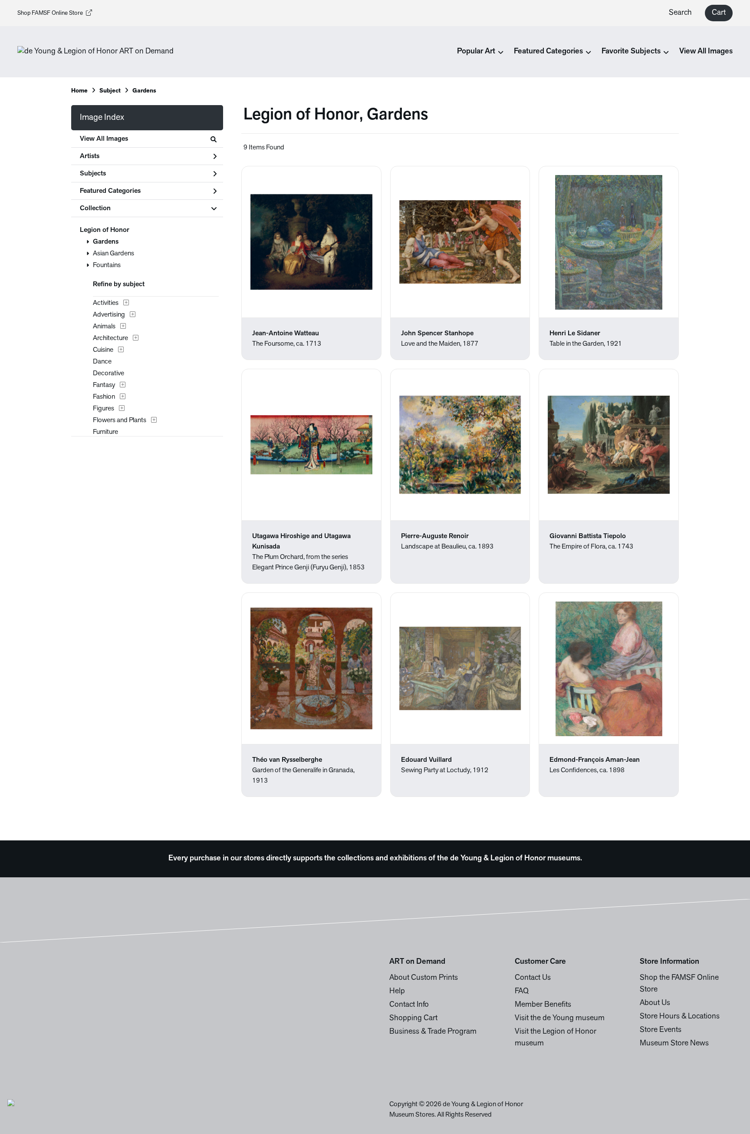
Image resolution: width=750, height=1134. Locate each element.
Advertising (109, 314)
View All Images (706, 52)
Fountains (107, 265)
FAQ (522, 991)
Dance (102, 361)
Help (397, 991)
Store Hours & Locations (680, 1017)
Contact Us (533, 978)
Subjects (93, 173)
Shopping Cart (413, 1018)
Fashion (104, 396)
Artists (89, 156)
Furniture (105, 432)
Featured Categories (110, 191)
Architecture (110, 338)
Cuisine (103, 350)
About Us (655, 1003)
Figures (103, 408)
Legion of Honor (104, 230)
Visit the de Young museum (560, 1018)
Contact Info (409, 1005)
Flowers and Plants (119, 420)
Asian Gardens (113, 253)
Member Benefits (543, 1005)
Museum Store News (674, 1044)
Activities (105, 303)
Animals (104, 326)
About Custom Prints (423, 978)
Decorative (108, 373)
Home (79, 91)
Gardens (105, 241)
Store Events (660, 1030)
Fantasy (104, 385)
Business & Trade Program (433, 1032)
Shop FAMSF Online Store (50, 13)
